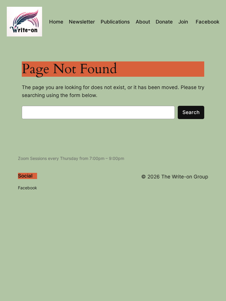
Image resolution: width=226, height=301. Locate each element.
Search (191, 112)
